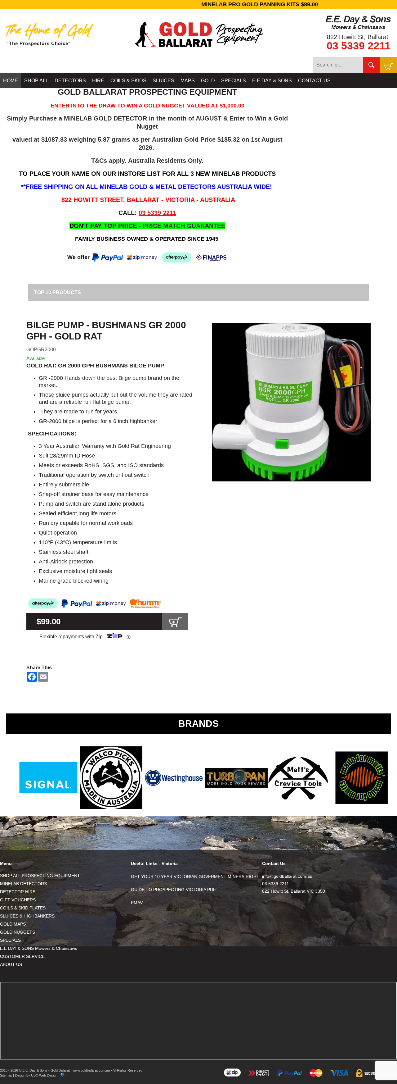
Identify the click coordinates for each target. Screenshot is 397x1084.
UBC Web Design (44, 1075)
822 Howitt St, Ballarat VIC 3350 (293, 891)
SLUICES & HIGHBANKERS (27, 915)
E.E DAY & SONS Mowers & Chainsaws (38, 948)
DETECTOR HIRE (17, 891)
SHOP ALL (36, 80)
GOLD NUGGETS (17, 932)
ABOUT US (11, 964)
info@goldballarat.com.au (287, 876)
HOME (10, 80)
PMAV (137, 902)
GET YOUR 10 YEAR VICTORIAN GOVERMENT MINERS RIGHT (195, 876)
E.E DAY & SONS (272, 80)
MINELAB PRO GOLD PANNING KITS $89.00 (198, 4)
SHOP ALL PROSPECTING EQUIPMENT (40, 875)
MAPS (188, 80)
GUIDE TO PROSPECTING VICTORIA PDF (173, 889)
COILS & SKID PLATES (23, 907)
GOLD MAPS (13, 924)
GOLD (208, 80)
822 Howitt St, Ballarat (357, 37)
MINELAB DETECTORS (23, 883)
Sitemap (6, 1075)
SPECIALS (233, 80)
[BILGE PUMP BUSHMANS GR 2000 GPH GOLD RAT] (291, 402)
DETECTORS (70, 80)
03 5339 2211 (358, 46)
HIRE (98, 80)
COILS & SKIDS (128, 80)
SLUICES (163, 80)
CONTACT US (314, 80)
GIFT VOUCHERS (18, 899)
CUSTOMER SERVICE (22, 956)
